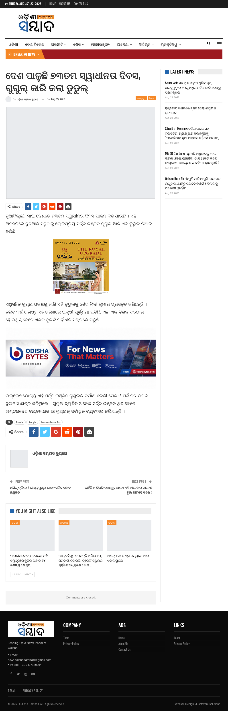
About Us (64, 3)
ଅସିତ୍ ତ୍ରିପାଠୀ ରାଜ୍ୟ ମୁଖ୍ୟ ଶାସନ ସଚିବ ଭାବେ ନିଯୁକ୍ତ (40, 489)
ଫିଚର (152, 98)
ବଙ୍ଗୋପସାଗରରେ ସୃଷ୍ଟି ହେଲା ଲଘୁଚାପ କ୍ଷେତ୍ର (190, 110)
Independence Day (50, 422)
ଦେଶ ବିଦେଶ (34, 44)
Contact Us (81, 3)
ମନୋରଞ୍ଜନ (100, 44)
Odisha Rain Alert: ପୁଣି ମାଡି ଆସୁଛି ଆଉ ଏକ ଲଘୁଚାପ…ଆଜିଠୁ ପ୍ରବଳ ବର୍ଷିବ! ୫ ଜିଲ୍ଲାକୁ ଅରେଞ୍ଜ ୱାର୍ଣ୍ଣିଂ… (192, 183)
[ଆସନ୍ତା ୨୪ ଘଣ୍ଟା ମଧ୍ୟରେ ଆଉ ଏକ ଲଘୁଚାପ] (129, 535)
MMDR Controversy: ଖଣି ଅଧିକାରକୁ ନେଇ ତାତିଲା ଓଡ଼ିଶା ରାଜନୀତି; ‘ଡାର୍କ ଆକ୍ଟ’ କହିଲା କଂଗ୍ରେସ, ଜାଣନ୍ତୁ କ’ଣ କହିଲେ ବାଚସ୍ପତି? (192, 158)
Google (32, 422)
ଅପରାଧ (64, 522)
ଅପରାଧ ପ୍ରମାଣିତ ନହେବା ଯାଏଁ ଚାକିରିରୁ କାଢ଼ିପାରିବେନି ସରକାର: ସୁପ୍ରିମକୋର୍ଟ (98, 54)
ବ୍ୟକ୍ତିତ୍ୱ (169, 44)
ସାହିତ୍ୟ (144, 44)
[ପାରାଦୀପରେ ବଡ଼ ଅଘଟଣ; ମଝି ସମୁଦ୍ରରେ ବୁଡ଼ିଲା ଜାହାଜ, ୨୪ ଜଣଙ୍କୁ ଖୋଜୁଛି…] (32, 535)
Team (66, 637)
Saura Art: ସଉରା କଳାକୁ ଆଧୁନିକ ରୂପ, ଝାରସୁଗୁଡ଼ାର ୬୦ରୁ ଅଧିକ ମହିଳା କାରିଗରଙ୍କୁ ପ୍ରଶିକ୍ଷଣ (193, 87)
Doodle (19, 422)
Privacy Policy (71, 643)
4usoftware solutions (207, 704)
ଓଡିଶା (13, 44)
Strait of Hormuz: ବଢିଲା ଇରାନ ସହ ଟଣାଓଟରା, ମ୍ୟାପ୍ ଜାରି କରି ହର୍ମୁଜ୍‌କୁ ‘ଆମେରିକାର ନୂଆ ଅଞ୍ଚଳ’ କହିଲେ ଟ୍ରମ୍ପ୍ (191, 133)
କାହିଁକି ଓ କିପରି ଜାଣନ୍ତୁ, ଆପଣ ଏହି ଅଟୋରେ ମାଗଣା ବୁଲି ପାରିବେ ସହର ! (118, 489)
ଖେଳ (77, 44)
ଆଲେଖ (123, 44)
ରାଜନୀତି (57, 44)
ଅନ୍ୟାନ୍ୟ (141, 98)
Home (52, 3)
